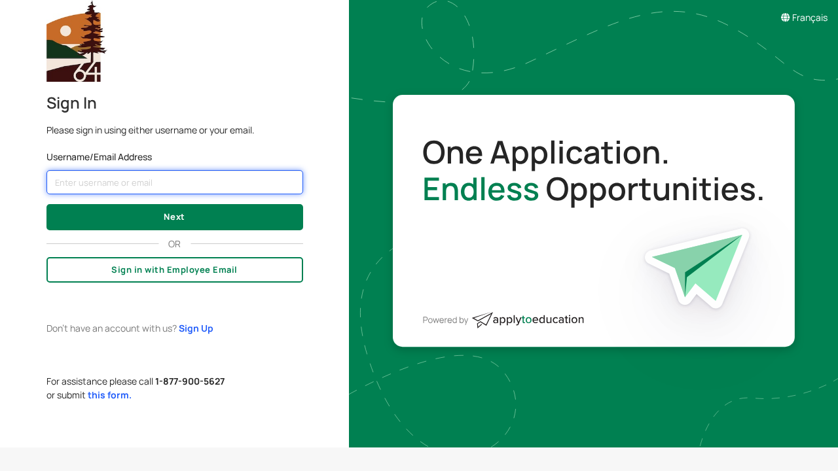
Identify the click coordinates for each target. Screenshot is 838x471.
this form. (110, 395)
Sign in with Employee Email (174, 269)
